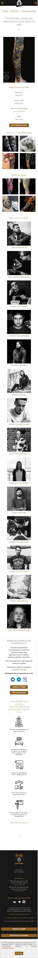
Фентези (19, 103)
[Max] (25, 679)
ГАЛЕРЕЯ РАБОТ (14, 11)
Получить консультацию (19, 935)
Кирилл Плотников (19, 335)
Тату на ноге (19, 111)
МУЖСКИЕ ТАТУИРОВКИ (28, 11)
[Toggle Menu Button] (2, 3)
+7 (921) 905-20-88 (19, 884)
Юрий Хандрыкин (19, 542)
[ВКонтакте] (14, 902)
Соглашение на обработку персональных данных (19, 918)
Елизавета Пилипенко (19, 630)
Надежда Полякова (19, 483)
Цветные (19, 119)
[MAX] (24, 902)
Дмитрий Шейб (19, 247)
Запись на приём (19, 687)
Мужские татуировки (19, 87)
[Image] (10, 144)
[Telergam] (19, 679)
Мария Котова (19, 394)
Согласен (19, 953)
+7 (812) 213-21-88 (19, 670)
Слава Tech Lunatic (19, 571)
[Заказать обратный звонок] (36, 3)
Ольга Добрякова (19, 601)
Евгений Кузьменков (19, 277)
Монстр (19, 95)
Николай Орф (19, 512)
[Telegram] (19, 902)
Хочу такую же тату (19, 125)
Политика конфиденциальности (19, 914)
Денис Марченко (19, 306)
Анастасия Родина (19, 453)
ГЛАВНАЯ (5, 11)
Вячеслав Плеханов (19, 424)
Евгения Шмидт (19, 365)
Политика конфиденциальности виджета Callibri (19, 921)
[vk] (13, 679)
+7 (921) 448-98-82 (19, 891)
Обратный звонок (19, 693)
